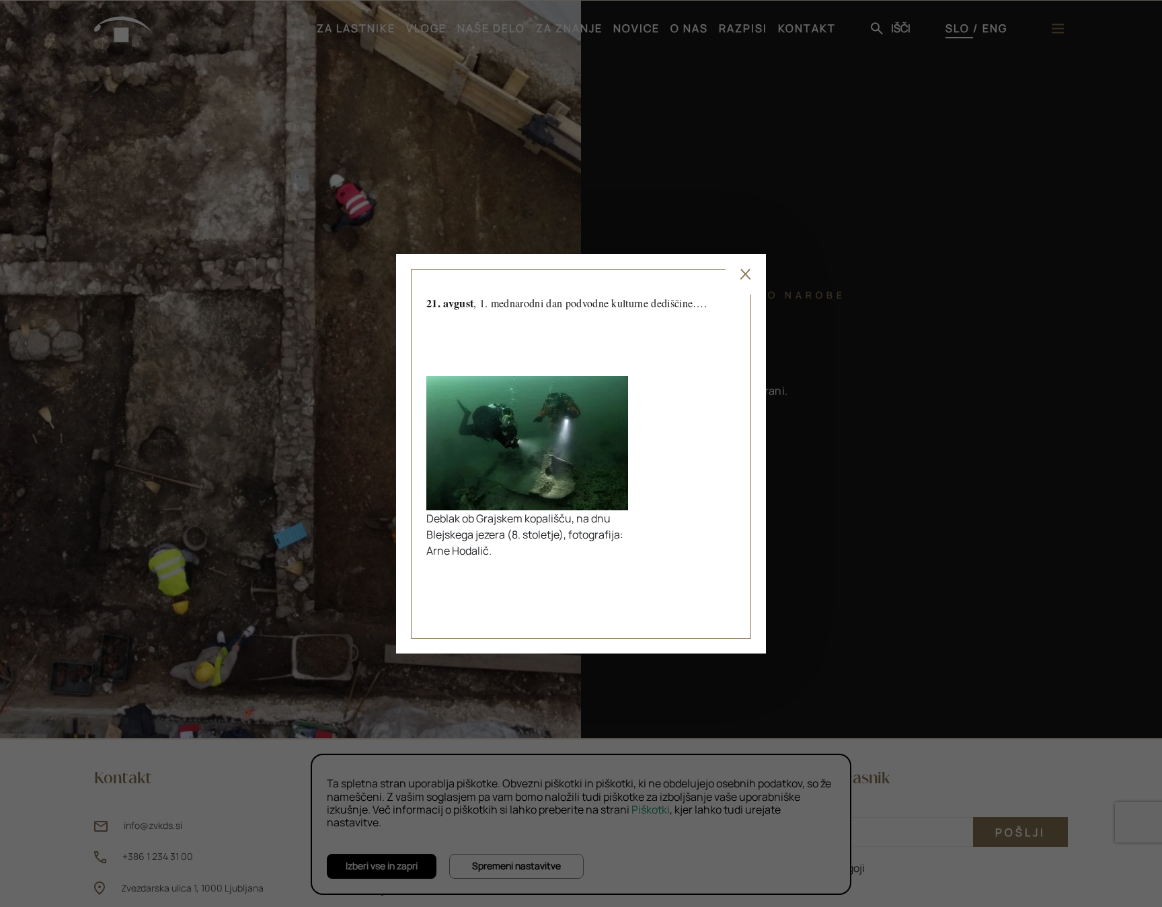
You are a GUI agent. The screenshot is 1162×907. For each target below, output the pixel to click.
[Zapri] (746, 274)
